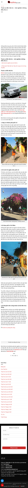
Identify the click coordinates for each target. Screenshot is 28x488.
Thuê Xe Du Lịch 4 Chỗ (6, 394)
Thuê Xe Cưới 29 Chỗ (6, 374)
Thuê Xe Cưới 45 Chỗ (6, 379)
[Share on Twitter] (12, 355)
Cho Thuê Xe (4, 369)
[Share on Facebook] (10, 355)
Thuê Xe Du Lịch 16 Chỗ (6, 386)
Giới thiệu (24, 483)
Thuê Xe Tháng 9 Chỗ (6, 412)
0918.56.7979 (9, 467)
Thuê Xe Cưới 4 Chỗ (6, 376)
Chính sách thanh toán (17, 483)
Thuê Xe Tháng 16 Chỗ (6, 404)
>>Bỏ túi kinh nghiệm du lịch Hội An (9, 63)
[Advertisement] (14, 31)
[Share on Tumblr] (17, 355)
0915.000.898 (9, 465)
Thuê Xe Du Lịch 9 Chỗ (6, 401)
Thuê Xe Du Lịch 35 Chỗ (6, 391)
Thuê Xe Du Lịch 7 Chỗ (6, 399)
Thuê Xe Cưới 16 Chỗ (6, 371)
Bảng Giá (3, 366)
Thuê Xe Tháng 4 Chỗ (6, 407)
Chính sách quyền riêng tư (6, 483)
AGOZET (23, 486)
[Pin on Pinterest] (15, 355)
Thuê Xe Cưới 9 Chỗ (6, 384)
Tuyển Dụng (4, 417)
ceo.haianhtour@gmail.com (11, 469)
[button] (2, 2)
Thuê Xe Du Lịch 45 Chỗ (6, 396)
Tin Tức (2, 6)
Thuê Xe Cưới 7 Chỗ (6, 381)
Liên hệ (14, 484)
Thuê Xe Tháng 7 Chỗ (6, 409)
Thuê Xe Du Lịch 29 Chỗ (6, 389)
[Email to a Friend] (14, 355)
